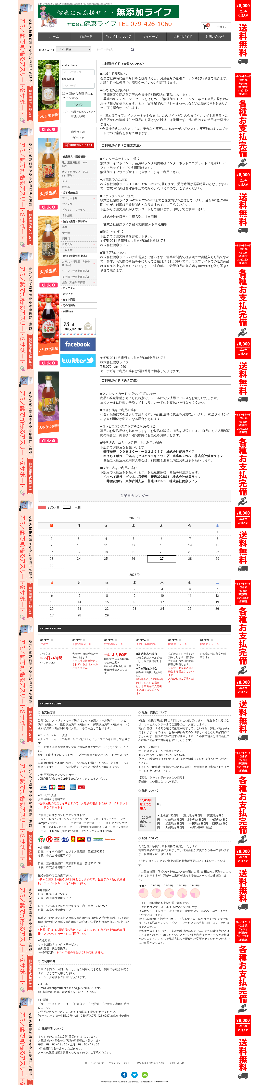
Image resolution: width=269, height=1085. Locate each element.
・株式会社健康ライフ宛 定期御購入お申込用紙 (133, 224)
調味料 (66, 238)
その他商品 (69, 305)
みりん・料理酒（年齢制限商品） (76, 263)
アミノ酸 (67, 204)
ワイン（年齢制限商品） (76, 270)
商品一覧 (86, 36)
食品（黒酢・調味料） (75, 221)
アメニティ (69, 288)
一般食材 (67, 249)
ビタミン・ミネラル (73, 209)
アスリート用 (70, 198)
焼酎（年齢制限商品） (75, 282)
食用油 (66, 232)
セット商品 (69, 299)
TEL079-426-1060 (142, 184)
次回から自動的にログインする (78, 96)
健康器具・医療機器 (74, 156)
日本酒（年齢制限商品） (76, 276)
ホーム (54, 36)
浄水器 (66, 186)
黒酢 (64, 226)
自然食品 (67, 244)
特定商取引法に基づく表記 (151, 1063)
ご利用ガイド (182, 36)
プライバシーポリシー (120, 1063)
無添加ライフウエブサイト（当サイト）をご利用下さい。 (141, 172)
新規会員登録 (78, 116)
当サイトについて (118, 36)
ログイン (78, 104)
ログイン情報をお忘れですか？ (78, 111)
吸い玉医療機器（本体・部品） (76, 164)
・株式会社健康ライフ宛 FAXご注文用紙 (128, 217)
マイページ (150, 36)
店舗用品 (68, 310)
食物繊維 (67, 215)
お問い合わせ (214, 36)
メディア (68, 293)
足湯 (64, 181)
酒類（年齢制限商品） (75, 255)
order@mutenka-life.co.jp (64, 988)
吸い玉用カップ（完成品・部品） (75, 173)
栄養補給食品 (70, 192)
